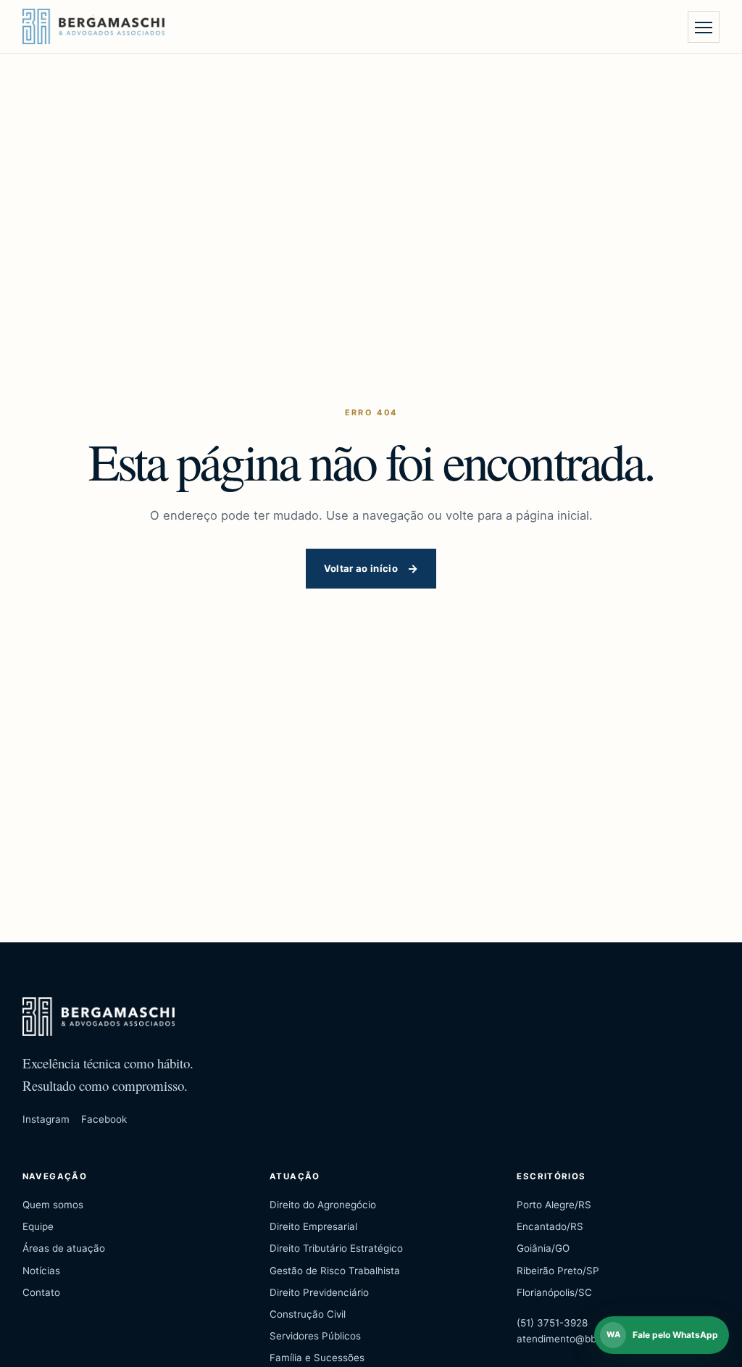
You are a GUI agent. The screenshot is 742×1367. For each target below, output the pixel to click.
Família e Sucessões (317, 1357)
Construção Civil (308, 1314)
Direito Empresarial (313, 1226)
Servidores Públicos (315, 1336)
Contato (41, 1292)
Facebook (104, 1119)
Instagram (46, 1119)
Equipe (38, 1226)
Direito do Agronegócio (323, 1204)
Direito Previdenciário (319, 1292)
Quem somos (52, 1204)
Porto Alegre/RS (554, 1204)
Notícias (41, 1270)
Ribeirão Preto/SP (558, 1270)
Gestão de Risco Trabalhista (335, 1270)
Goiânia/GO (543, 1248)
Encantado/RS (550, 1226)
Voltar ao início (361, 568)
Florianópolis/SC (554, 1292)
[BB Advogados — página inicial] (93, 27)
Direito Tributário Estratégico (336, 1248)
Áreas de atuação (63, 1248)
